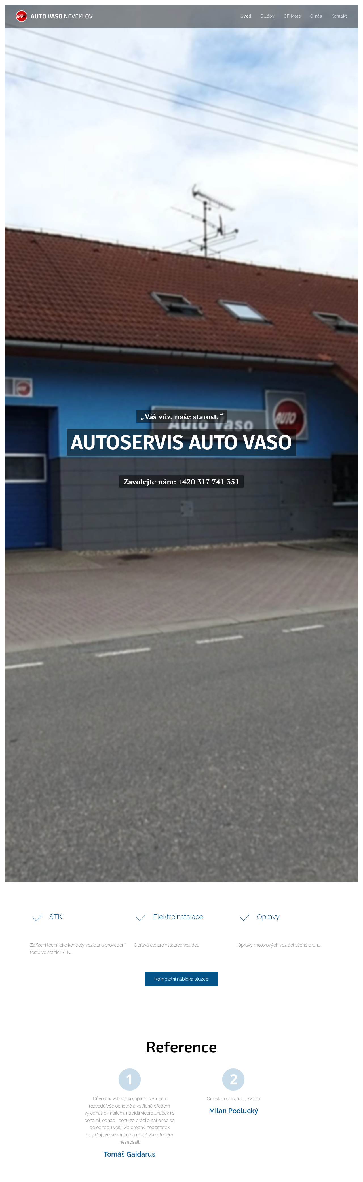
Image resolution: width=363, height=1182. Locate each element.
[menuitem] (247, 16)
